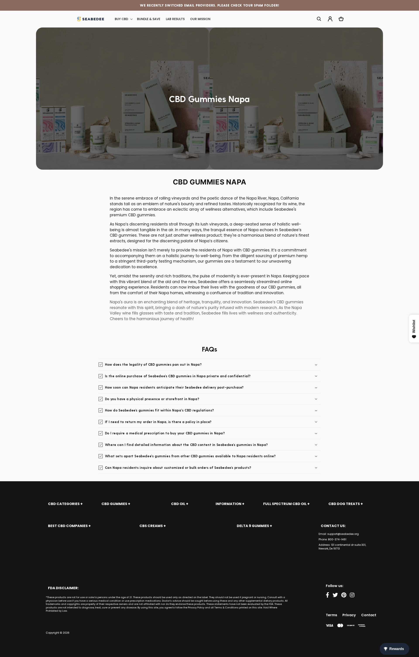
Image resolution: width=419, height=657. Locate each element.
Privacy (349, 615)
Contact (368, 615)
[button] (123, 19)
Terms (331, 615)
